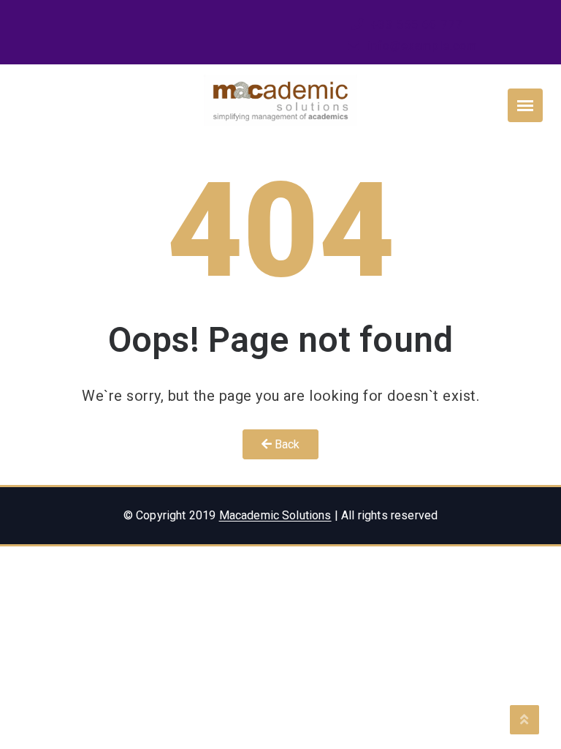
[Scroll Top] (524, 719)
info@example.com (420, 46)
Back (286, 444)
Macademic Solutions (275, 515)
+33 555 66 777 (414, 24)
